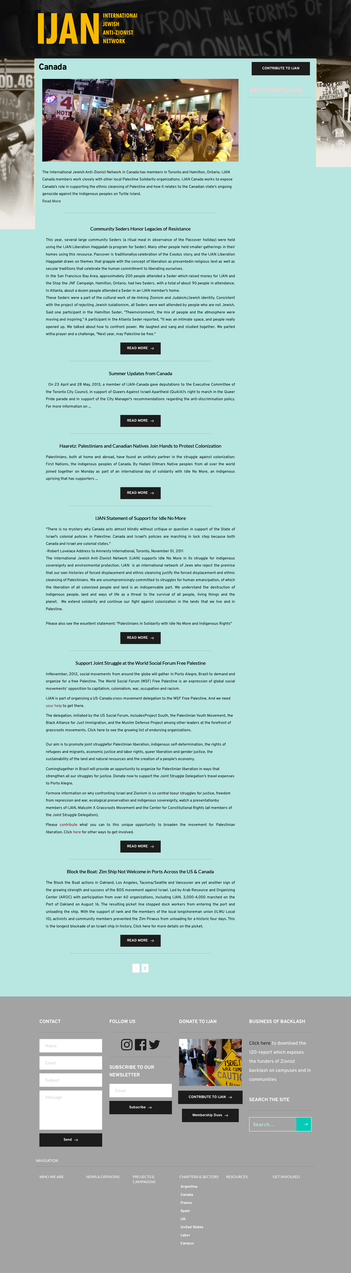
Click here (260, 1043)
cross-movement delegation (137, 698)
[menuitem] (199, 1187)
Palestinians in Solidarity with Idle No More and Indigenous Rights (174, 623)
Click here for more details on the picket (167, 926)
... (89, 406)
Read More (51, 201)
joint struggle (96, 744)
